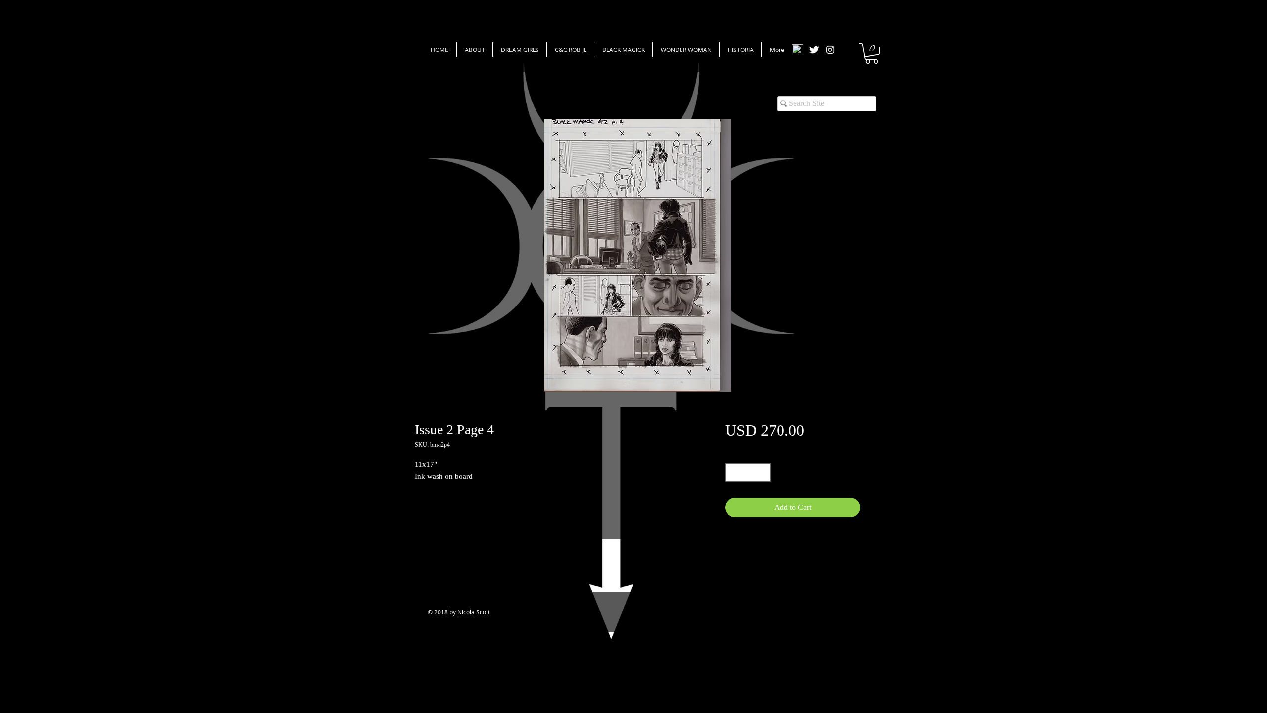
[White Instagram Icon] (830, 49)
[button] (871, 53)
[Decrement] (733, 472)
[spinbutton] (748, 472)
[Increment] (763, 472)
